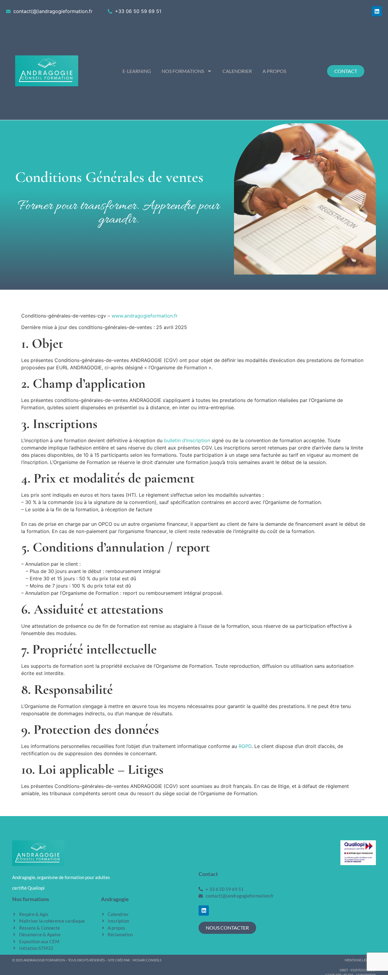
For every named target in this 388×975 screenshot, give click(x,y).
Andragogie (115, 899)
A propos (274, 71)
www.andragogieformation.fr (145, 316)
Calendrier (237, 71)
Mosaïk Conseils (147, 960)
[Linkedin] (377, 11)
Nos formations (183, 71)
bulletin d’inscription (187, 440)
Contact (208, 874)
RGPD (245, 746)
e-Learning (136, 71)
